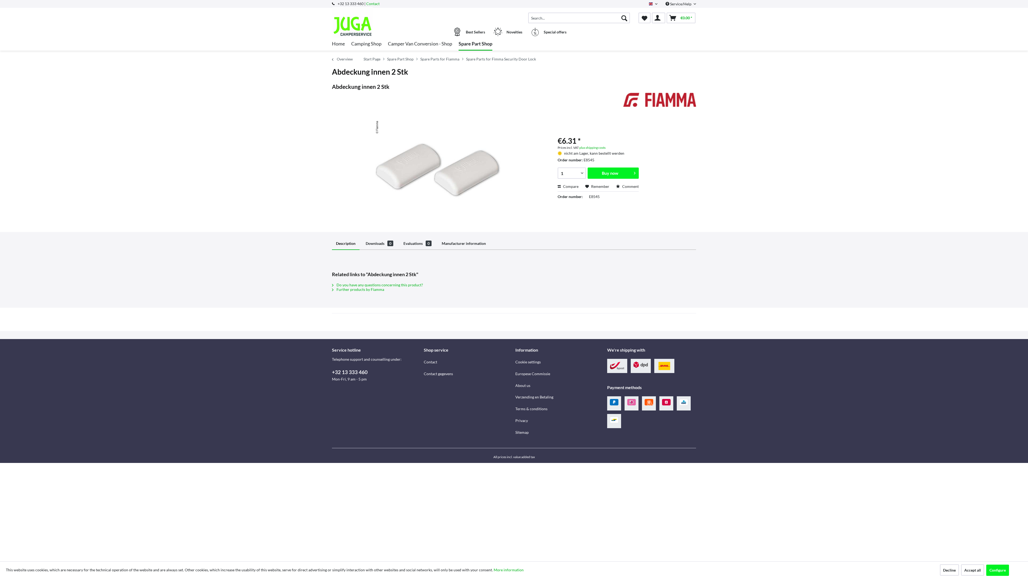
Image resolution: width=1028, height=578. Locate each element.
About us (522, 385)
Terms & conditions (531, 408)
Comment (630, 186)
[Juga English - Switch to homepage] (377, 15)
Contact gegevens (438, 373)
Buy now (610, 173)
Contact (373, 3)
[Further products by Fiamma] (659, 102)
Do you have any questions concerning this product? (379, 285)
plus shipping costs (592, 148)
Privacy (521, 420)
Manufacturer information (464, 243)
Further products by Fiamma (360, 289)
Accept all (972, 570)
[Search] (624, 18)
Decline (949, 570)
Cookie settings (528, 362)
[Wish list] (644, 18)
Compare (570, 186)
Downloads (378, 243)
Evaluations (416, 243)
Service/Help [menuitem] (680, 4)
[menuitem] (579, 18)
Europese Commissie (532, 373)
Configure (997, 570)
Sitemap (522, 432)
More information (509, 570)
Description (346, 243)
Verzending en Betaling (534, 397)
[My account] (658, 18)
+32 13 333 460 (350, 372)
